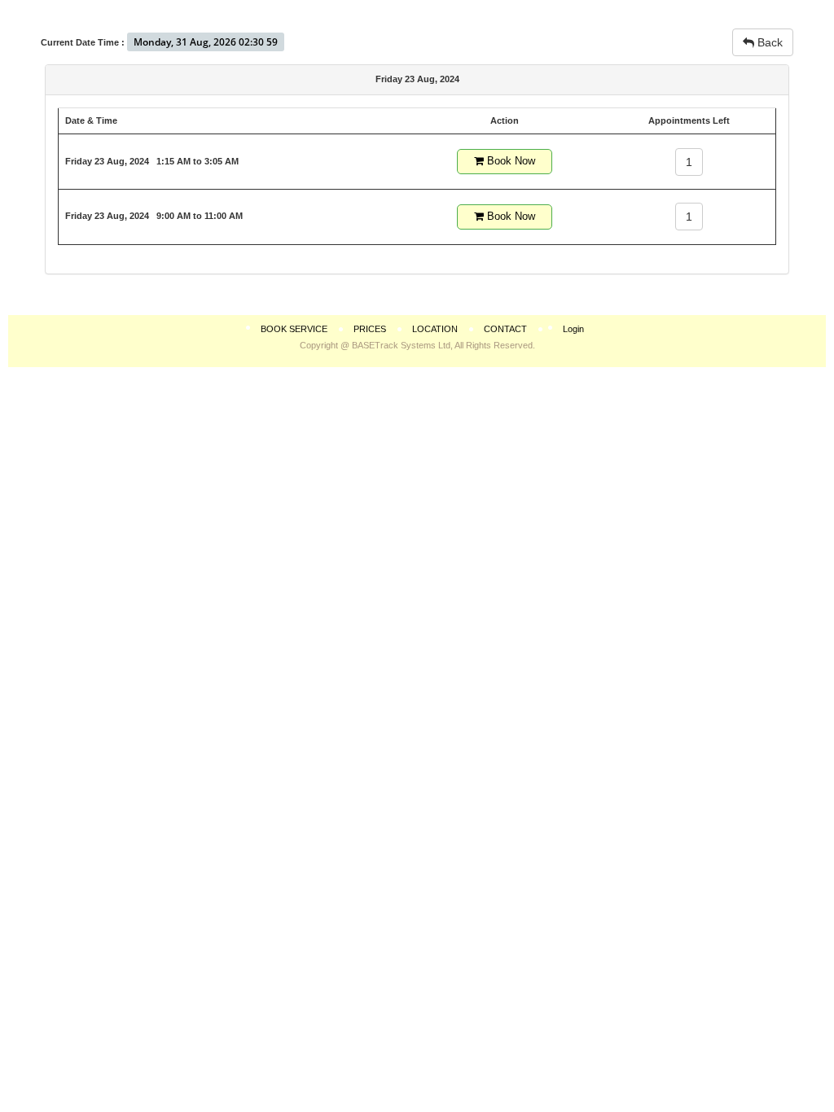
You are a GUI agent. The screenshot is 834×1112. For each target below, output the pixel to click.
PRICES (369, 329)
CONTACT (505, 329)
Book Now (509, 161)
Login (573, 329)
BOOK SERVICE (294, 329)
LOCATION (435, 329)
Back (768, 42)
